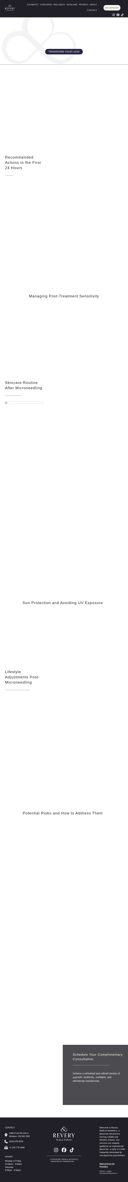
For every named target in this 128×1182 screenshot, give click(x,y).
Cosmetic (32, 5)
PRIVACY (103, 1171)
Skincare (72, 5)
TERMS (108, 1171)
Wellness (59, 5)
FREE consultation (103, 1012)
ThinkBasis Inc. (68, 1161)
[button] (114, 15)
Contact (92, 10)
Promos (83, 5)
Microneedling (12, 81)
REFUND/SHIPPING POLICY (109, 1173)
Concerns (46, 5)
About (93, 5)
